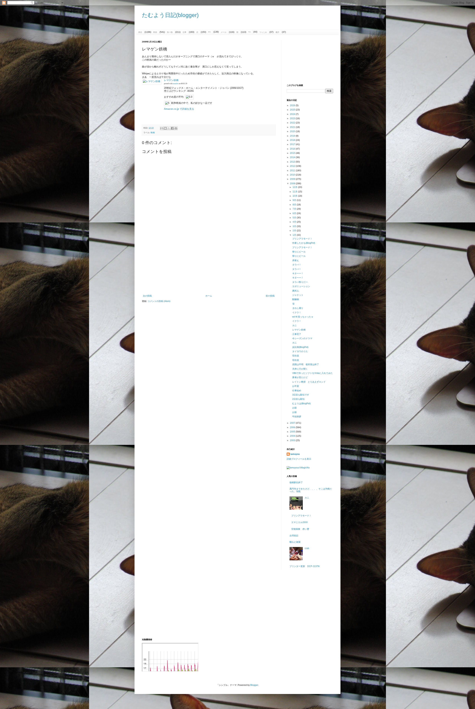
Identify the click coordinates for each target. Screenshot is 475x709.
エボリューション (301, 286)
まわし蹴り (297, 308)
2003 (293, 440)
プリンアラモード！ (302, 238)
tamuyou (295, 454)
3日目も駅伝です (300, 395)
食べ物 (170, 32)
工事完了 (296, 334)
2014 (293, 157)
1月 (295, 235)
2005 (293, 431)
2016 (293, 149)
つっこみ (263, 32)
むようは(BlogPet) (301, 403)
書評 (277, 32)
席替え (295, 260)
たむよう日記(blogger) (170, 15)
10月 (295, 196)
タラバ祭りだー (300, 282)
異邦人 (295, 291)
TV (249, 32)
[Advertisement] (209, 264)
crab (307, 548)
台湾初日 (293, 535)
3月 (295, 226)
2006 (293, 427)
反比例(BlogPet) (300, 347)
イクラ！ (296, 312)
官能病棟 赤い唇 (300, 529)
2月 (295, 230)
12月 (295, 187)
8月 (295, 204)
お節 (294, 407)
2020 (293, 131)
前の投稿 (270, 296)
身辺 (140, 32)
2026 (293, 105)
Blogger (254, 685)
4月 (295, 222)
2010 (293, 174)
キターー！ (297, 273)
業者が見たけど (300, 377)
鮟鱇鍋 (295, 299)
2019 (293, 136)
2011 (293, 170)
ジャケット (297, 295)
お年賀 (295, 386)
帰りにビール (299, 251)
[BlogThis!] (165, 128)
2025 (293, 109)
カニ (294, 325)
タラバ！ (296, 264)
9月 (295, 200)
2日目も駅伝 (298, 399)
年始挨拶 (296, 416)
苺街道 (295, 355)
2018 (293, 140)
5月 (295, 217)
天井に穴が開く (300, 369)
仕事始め (296, 390)
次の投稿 (147, 296)
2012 (293, 166)
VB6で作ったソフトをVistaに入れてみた (312, 373)
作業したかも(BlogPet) (303, 243)
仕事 (184, 32)
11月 (295, 191)
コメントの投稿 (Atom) (159, 301)
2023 (293, 118)
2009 (293, 179)
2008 (293, 183)
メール (223, 32)
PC (209, 32)
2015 (293, 153)
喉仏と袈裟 (295, 542)
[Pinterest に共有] (176, 128)
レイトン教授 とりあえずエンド (309, 382)
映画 (155, 32)
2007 (293, 423)
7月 (295, 209)
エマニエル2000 (299, 522)
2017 (293, 144)
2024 (293, 114)
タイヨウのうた (300, 351)
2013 (293, 162)
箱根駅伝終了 (296, 482)
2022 (293, 122)
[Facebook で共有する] (172, 128)
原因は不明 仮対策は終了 (305, 364)
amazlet (175, 84)
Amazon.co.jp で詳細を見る (179, 109)
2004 (293, 436)
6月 (295, 213)
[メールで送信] (162, 128)
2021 (293, 127)
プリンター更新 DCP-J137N (304, 566)
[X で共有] (169, 128)
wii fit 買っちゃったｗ (302, 316)
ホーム (208, 296)
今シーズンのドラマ (302, 338)
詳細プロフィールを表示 (299, 459)
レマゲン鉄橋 (171, 80)
